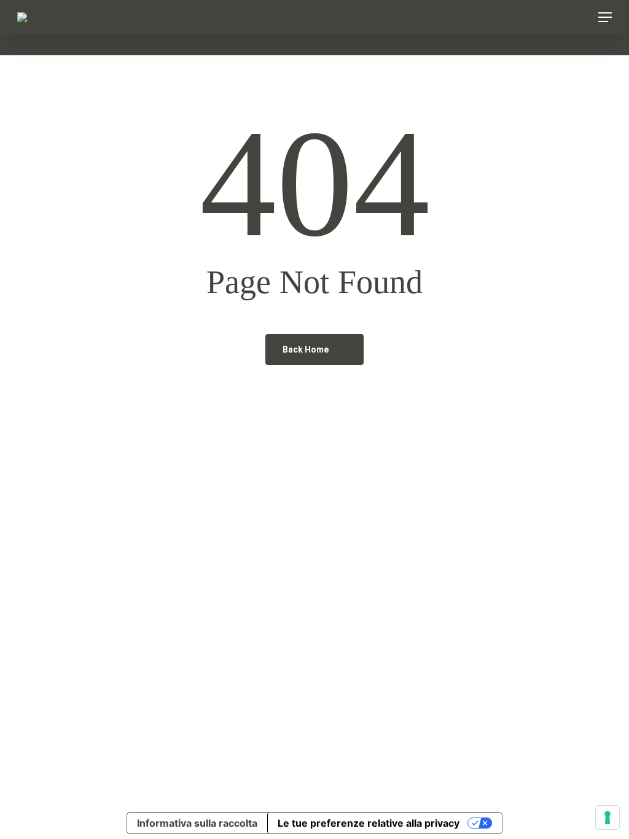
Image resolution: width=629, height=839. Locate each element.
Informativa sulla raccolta (197, 823)
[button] (605, 17)
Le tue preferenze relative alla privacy (368, 823)
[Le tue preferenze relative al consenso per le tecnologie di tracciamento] (607, 817)
